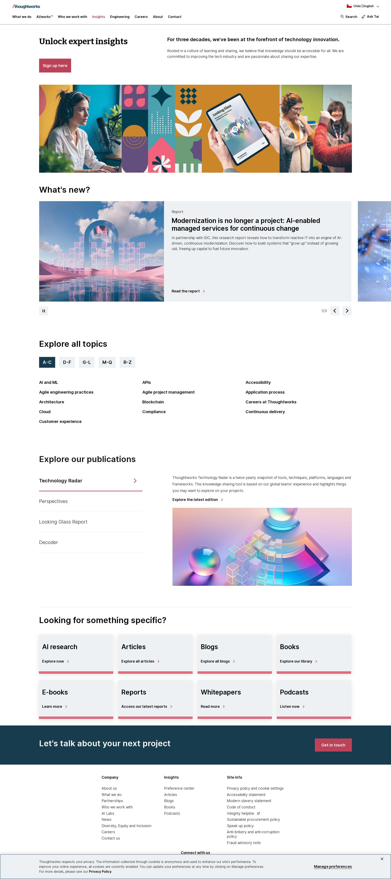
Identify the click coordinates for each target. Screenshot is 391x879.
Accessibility (258, 382)
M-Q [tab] (107, 362)
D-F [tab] (67, 362)
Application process (265, 392)
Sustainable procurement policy (253, 819)
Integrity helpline (240, 813)
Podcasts (172, 813)
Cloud (45, 411)
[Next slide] (347, 310)
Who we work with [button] (72, 17)
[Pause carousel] (43, 310)
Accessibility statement (246, 794)
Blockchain (153, 401)
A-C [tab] (47, 362)
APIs (146, 382)
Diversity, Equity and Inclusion (126, 826)
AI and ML (48, 382)
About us (109, 788)
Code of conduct (241, 807)
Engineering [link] (120, 17)
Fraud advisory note (244, 843)
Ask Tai (373, 16)
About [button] (158, 17)
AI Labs (108, 813)
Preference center (179, 788)
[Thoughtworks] (26, 4)
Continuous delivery (265, 411)
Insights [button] (98, 17)
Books (169, 807)
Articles (170, 794)
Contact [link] (174, 17)
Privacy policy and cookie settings (255, 788)
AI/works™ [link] (44, 17)
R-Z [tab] (127, 362)
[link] (188, 291)
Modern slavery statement (249, 801)
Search (351, 17)
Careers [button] (141, 17)
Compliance (154, 411)
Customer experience (60, 421)
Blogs (169, 801)
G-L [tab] (87, 362)
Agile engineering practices (66, 392)
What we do (112, 794)
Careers (108, 832)
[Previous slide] (334, 310)
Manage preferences (333, 866)
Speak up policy (240, 826)
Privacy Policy (100, 871)
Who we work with (117, 807)
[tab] (195, 251)
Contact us (111, 838)
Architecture (51, 401)
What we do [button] (21, 17)
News (106, 819)
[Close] (382, 858)
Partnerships (112, 801)
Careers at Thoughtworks (271, 401)
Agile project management (168, 392)
